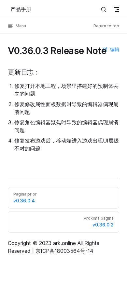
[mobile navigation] (116, 9)
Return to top (106, 25)
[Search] (103, 9)
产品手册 (20, 9)
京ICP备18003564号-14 (64, 251)
